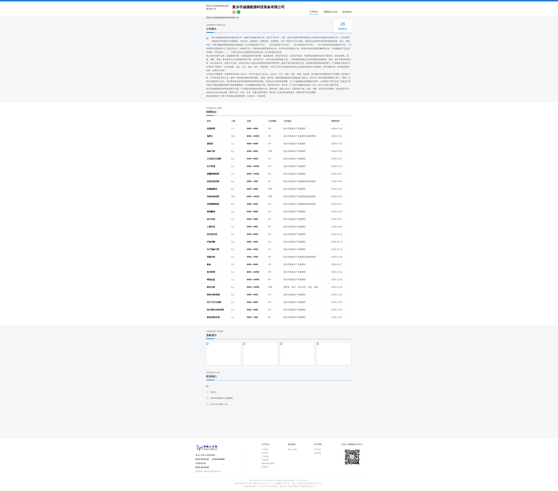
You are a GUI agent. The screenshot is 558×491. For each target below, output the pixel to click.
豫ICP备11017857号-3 (262, 483)
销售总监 (211, 279)
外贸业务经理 (213, 181)
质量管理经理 (213, 174)
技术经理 (211, 272)
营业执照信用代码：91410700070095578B (260, 486)
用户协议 (317, 449)
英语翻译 (211, 211)
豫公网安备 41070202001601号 (262, 481)
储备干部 (211, 151)
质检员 (210, 143)
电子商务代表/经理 (215, 310)
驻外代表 (211, 287)
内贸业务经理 (213, 196)
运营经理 (211, 128)
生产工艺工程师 (214, 302)
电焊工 (210, 136)
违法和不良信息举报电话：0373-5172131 (292, 481)
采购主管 (211, 257)
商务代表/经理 (213, 294)
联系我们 (265, 467)
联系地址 (347, 12)
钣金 (209, 264)
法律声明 (265, 460)
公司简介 (314, 12)
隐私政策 (317, 453)
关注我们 (265, 453)
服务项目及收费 (268, 463)
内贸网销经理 (213, 204)
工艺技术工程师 (214, 159)
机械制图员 (212, 189)
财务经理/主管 (213, 317)
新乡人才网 (292, 449)
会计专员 (211, 219)
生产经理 (211, 166)
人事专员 (211, 226)
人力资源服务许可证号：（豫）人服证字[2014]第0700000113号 (297, 483)
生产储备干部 (213, 249)
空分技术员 (212, 234)
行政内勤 (211, 242)
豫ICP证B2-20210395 (243, 483)
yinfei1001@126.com (212, 471)
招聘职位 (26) (331, 12)
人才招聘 (265, 456)
